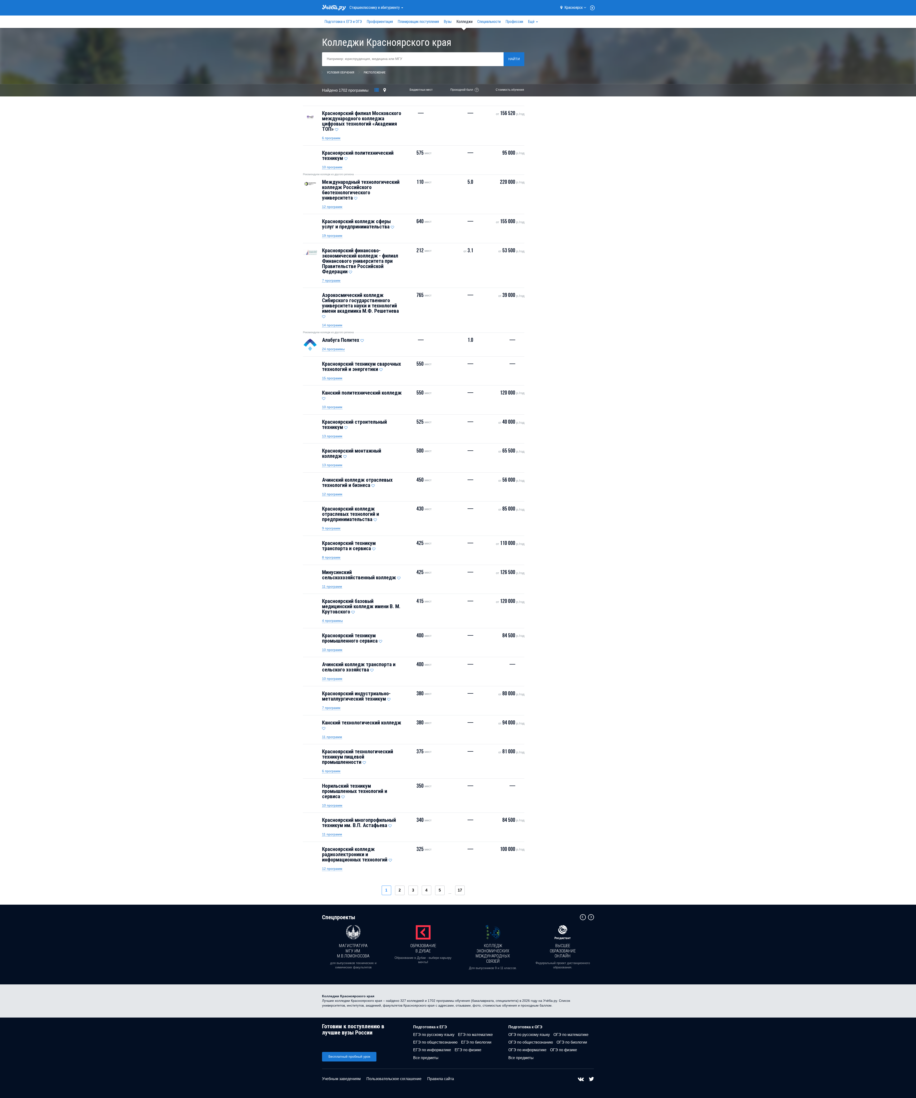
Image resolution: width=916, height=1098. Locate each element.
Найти (514, 59)
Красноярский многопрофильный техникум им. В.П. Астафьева (359, 822)
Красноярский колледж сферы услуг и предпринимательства (356, 224)
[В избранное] (336, 128)
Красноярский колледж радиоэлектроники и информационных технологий (354, 854)
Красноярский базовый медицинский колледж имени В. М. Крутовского (361, 606)
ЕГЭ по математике (475, 1035)
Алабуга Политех (340, 340)
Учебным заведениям (341, 1079)
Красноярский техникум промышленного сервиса (350, 638)
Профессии (514, 21)
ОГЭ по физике (563, 1050)
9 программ (331, 528)
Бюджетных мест (421, 89)
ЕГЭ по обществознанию (435, 1042)
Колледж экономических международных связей (493, 953)
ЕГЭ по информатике (432, 1050)
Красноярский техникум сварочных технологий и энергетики (361, 366)
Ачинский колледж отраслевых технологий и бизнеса (357, 482)
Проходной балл (461, 89)
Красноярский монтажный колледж (351, 453)
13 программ (332, 436)
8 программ (331, 557)
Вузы (448, 21)
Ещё (532, 21)
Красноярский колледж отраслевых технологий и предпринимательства (350, 514)
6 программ (331, 138)
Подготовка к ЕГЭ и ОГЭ (343, 21)
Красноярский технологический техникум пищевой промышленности (357, 757)
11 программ (332, 586)
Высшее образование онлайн (563, 950)
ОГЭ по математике (570, 1035)
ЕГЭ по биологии (476, 1042)
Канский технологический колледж (361, 723)
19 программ (332, 236)
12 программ (332, 207)
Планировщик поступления (418, 21)
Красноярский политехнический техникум (358, 155)
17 (460, 890)
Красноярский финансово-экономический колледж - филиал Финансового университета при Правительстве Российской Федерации (360, 261)
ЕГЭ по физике (468, 1050)
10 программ (332, 167)
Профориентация (380, 21)
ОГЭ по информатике (527, 1050)
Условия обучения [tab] (340, 72)
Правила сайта (440, 1079)
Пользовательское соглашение (394, 1079)
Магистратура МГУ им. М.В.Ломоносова (353, 950)
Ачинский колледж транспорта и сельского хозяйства (359, 667)
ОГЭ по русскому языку (529, 1035)
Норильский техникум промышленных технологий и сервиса (354, 791)
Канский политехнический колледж (362, 393)
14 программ (332, 325)
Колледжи (464, 21)
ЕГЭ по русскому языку (433, 1035)
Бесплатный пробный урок (349, 1056)
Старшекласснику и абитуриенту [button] (375, 7)
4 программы (332, 621)
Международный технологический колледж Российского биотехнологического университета (361, 190)
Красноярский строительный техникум (354, 424)
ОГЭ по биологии (572, 1042)
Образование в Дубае (423, 948)
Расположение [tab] (374, 72)
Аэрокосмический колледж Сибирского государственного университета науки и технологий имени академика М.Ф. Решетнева (360, 303)
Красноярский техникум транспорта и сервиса (349, 545)
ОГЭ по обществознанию (530, 1042)
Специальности (489, 21)
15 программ (332, 378)
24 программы (333, 349)
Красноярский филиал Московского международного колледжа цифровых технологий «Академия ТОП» (361, 121)
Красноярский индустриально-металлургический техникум (356, 696)
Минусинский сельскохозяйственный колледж (359, 575)
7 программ (331, 280)
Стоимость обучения (510, 89)
